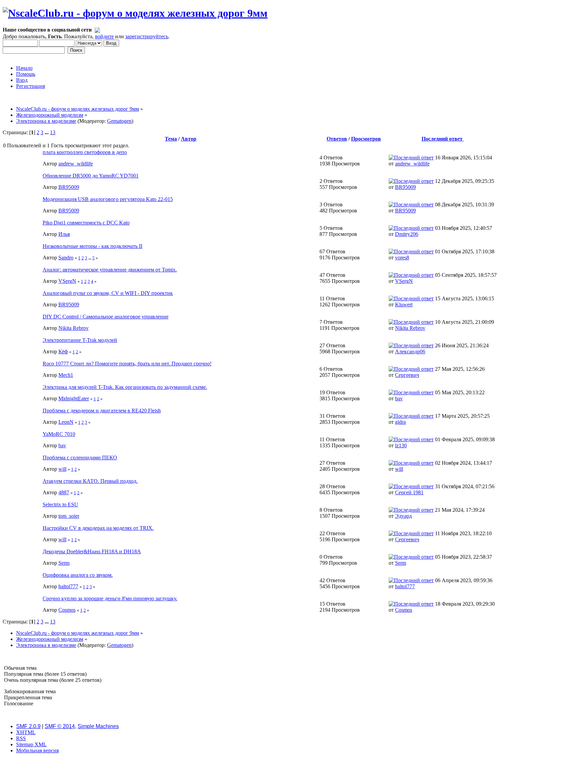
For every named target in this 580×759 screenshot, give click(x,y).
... (47, 132)
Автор (188, 139)
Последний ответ (443, 139)
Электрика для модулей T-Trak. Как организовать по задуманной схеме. (125, 387)
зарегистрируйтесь (146, 36)
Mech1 (65, 375)
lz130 (401, 445)
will (62, 469)
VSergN (67, 281)
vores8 (402, 257)
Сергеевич (407, 375)
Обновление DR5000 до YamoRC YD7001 (91, 176)
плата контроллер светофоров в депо (85, 152)
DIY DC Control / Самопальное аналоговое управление (105, 316)
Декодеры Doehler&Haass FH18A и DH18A (92, 551)
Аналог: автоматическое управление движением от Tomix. (110, 269)
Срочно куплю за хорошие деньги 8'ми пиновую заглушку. (110, 598)
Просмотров (366, 139)
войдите (104, 36)
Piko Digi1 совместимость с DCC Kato (86, 222)
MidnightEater (73, 398)
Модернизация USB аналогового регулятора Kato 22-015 (108, 199)
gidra (400, 422)
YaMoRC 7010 (59, 434)
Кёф (63, 351)
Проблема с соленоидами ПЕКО (80, 457)
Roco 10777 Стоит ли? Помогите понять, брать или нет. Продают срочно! (127, 363)
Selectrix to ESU (60, 504)
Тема (171, 139)
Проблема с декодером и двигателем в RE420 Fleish (102, 410)
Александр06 (410, 351)
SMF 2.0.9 (28, 726)
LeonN (66, 422)
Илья (64, 234)
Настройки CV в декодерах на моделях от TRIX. (98, 528)
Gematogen (119, 121)
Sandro (66, 257)
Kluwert (404, 304)
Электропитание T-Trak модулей (80, 340)
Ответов (337, 139)
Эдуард (403, 516)
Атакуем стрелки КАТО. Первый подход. (90, 481)
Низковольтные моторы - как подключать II (92, 246)
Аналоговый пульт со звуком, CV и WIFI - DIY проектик (108, 293)
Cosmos (67, 610)
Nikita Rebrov (73, 328)
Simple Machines (98, 726)
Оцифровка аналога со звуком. (78, 575)
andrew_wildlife (75, 163)
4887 (63, 492)
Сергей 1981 (409, 492)
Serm (63, 563)
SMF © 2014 (60, 726)
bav (399, 398)
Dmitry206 (406, 234)
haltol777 (68, 586)
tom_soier (68, 516)
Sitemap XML (31, 744)
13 (52, 132)
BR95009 (68, 187)
